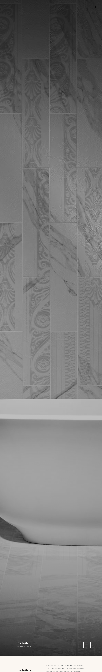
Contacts (51, 16)
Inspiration (51, 7)
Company (52, 4)
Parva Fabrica (51, 10)
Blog (52, 13)
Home (51, 1)
